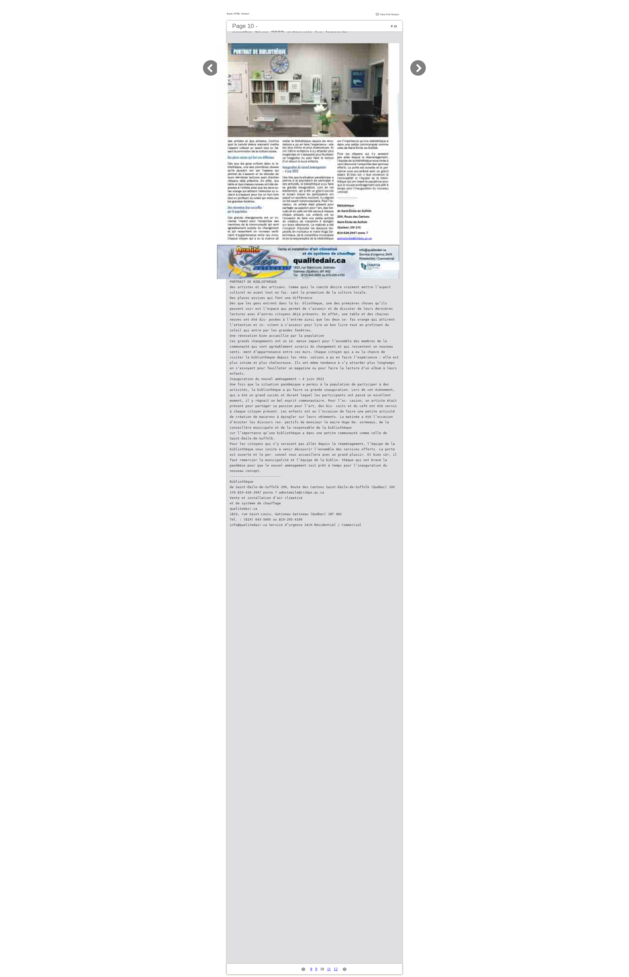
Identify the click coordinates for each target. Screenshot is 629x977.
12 (336, 969)
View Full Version (389, 14)
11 (329, 969)
